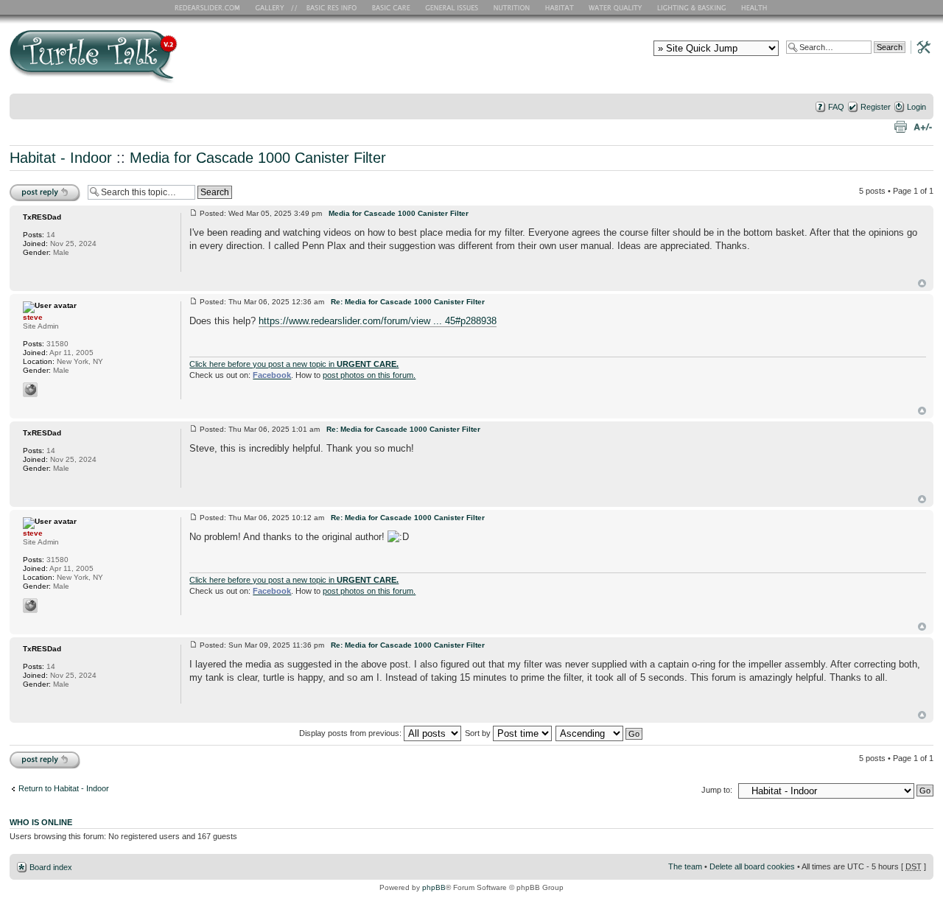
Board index (50, 867)
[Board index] (199, 61)
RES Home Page (209, 7)
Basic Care (390, 7)
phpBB (434, 887)
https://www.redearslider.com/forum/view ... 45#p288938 (378, 320)
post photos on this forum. (369, 375)
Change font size (922, 126)
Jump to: (716, 789)
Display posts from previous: (351, 733)
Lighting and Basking (692, 7)
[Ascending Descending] (599, 733)
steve (33, 317)
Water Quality (615, 7)
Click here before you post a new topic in (294, 364)
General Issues (453, 7)
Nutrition (513, 7)
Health (755, 7)
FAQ (836, 106)
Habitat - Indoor (61, 158)
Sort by (479, 733)
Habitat (560, 7)
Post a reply (31, 187)
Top (922, 283)
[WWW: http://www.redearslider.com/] (30, 389)
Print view (900, 126)
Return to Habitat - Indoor (63, 788)
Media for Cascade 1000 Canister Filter (258, 158)
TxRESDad (42, 217)
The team (685, 866)
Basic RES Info (328, 7)
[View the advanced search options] (919, 46)
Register (875, 106)
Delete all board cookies (752, 866)
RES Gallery (274, 7)
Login (916, 106)
